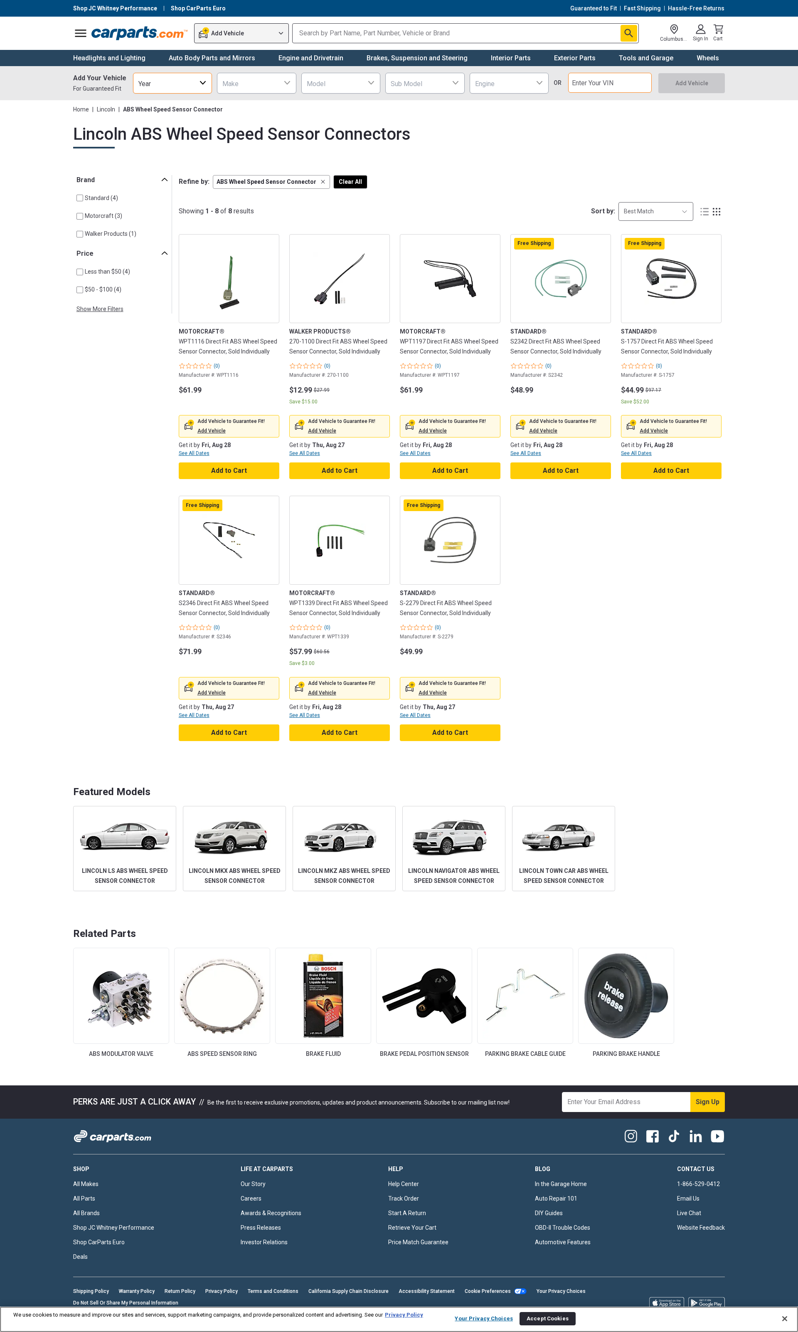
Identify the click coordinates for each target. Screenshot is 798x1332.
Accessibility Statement (427, 1291)
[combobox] (172, 83)
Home (81, 109)
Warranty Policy (137, 1291)
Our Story (253, 1184)
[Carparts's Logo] (139, 33)
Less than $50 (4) (107, 271)
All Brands (86, 1213)
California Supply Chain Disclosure (348, 1291)
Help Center (403, 1184)
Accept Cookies (548, 1318)
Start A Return (407, 1213)
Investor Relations (264, 1242)
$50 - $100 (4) (103, 289)
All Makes (86, 1184)
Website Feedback (701, 1227)
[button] (271, 182)
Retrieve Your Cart (412, 1227)
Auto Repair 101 (556, 1198)
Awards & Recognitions (271, 1213)
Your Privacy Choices (561, 1291)
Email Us (688, 1198)
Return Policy (180, 1291)
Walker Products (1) (110, 233)
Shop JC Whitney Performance (113, 1227)
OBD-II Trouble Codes (562, 1227)
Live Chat (689, 1213)
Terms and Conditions (273, 1291)
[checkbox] (79, 198)
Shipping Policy (91, 1291)
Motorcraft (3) (103, 216)
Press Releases (261, 1227)
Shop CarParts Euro (99, 1242)
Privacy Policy (221, 1291)
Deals (80, 1256)
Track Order (403, 1198)
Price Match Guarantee (418, 1242)
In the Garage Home (561, 1184)
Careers (251, 1198)
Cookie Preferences (488, 1291)
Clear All (350, 181)
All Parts (84, 1198)
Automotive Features (563, 1242)
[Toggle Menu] (80, 33)
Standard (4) (101, 198)
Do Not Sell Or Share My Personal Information (125, 1303)
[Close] (785, 1319)
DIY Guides (549, 1213)
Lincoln (106, 109)
